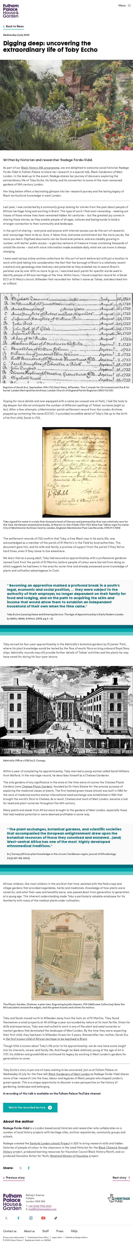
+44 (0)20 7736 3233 (39, 1206)
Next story (120, 1177)
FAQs (74, 1231)
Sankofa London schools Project (50, 1143)
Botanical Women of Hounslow (69, 1156)
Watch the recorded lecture (27, 1107)
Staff (45, 1231)
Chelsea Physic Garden (36, 786)
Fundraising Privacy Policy (38, 1238)
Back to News (15, 26)
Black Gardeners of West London (69, 1074)
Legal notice (57, 1238)
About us (29, 1231)
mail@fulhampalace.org (42, 1209)
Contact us (9, 1231)
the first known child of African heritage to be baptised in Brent (46, 1039)
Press (59, 1231)
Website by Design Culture (76, 1238)
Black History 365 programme (40, 168)
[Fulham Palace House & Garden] (10, 10)
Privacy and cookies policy (13, 1238)
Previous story (15, 1177)
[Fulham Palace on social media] (20, 1168)
